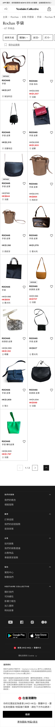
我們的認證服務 (12, 524)
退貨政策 (9, 528)
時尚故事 (9, 610)
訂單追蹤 (9, 519)
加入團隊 (9, 605)
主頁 (5, 17)
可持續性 (9, 596)
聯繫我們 (9, 577)
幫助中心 (9, 572)
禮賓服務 (9, 504)
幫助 (6, 567)
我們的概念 (10, 500)
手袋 (39, 17)
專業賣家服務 (11, 557)
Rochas (15, 17)
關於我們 (9, 592)
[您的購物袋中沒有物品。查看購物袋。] (49, 9)
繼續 (27, 714)
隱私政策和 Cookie (26, 655)
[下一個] (35, 468)
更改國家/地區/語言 (27, 721)
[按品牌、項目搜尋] (6, 9)
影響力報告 (10, 601)
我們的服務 (9, 495)
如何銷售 (9, 543)
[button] (49, 9)
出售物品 (9, 553)
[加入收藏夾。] (24, 80)
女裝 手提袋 (28, 17)
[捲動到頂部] (46, 468)
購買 (6, 514)
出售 (6, 538)
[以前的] (20, 468)
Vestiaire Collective (17, 586)
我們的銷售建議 (12, 548)
